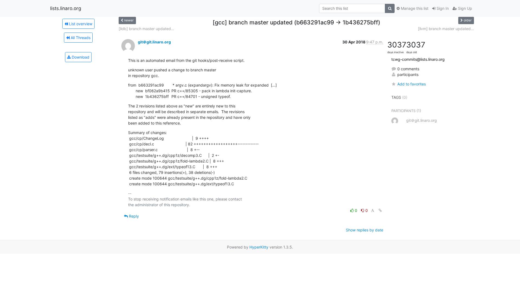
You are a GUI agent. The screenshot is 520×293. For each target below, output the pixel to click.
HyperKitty (258, 247)
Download (80, 57)
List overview (80, 23)
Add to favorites (411, 84)
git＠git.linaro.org (154, 42)
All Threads (80, 37)
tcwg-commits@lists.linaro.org (418, 59)
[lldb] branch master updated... (146, 28)
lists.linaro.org (65, 8)
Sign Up (464, 8)
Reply (133, 216)
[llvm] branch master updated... (446, 28)
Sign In (442, 8)
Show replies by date (364, 230)
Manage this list (414, 8)
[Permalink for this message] (380, 210)
